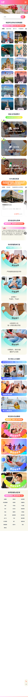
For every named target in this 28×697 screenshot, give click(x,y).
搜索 (23, 16)
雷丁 (14, 521)
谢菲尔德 (22, 521)
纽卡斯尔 (22, 515)
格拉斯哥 (22, 508)
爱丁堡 (14, 508)
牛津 (14, 518)
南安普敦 (5, 524)
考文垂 (22, 505)
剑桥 (5, 505)
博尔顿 (14, 499)
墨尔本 (14, 524)
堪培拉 (5, 527)
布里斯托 (22, 502)
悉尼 (23, 524)
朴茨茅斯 (5, 521)
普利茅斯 (22, 518)
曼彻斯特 (14, 515)
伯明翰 (5, 499)
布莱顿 (14, 502)
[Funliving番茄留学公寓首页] (2, 2)
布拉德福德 (5, 502)
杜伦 (5, 508)
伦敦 (5, 515)
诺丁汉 (5, 518)
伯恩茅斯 (22, 499)
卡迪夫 (14, 505)
